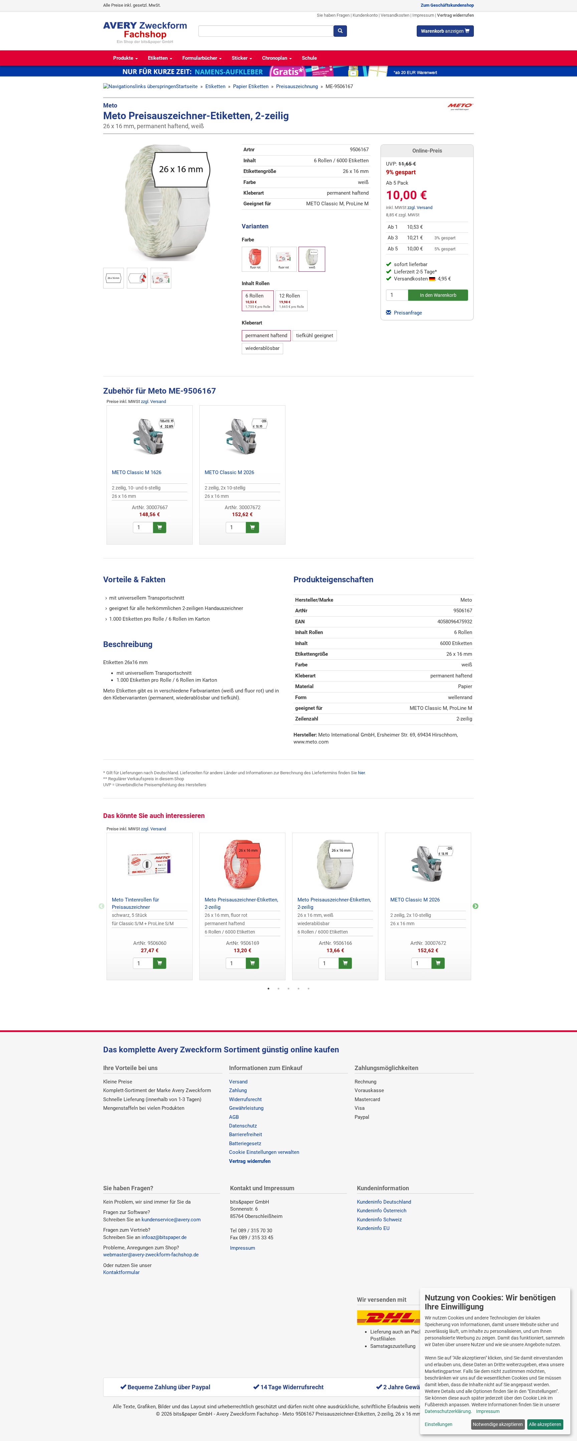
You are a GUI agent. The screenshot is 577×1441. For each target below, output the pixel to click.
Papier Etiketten (250, 86)
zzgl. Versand (419, 207)
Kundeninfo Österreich (381, 1211)
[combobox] (266, 31)
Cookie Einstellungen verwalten (264, 1152)
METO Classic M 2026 (229, 472)
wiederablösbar (262, 348)
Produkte (124, 58)
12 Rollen (291, 300)
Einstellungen (438, 1424)
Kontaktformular (121, 1272)
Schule (309, 58)
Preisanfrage (407, 313)
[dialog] (495, 1361)
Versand (238, 1082)
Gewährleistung (246, 1108)
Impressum (423, 15)
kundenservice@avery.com (171, 1220)
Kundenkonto (365, 15)
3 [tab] (288, 988)
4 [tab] (298, 988)
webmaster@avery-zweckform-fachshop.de (151, 1255)
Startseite (187, 86)
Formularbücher (200, 58)
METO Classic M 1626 (136, 472)
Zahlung (238, 1090)
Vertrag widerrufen (455, 15)
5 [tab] (308, 988)
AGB (234, 1117)
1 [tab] (268, 988)
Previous (101, 906)
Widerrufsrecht (245, 1099)
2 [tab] (278, 988)
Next (475, 906)
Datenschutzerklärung (448, 1411)
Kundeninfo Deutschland (384, 1202)
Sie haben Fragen (333, 15)
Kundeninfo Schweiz (379, 1220)
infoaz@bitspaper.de (164, 1237)
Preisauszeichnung (297, 86)
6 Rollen (257, 300)
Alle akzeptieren (545, 1424)
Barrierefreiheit (245, 1134)
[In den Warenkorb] (159, 527)
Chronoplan (275, 58)
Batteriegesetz (245, 1144)
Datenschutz (243, 1126)
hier (361, 772)
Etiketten (158, 58)
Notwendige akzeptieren (498, 1424)
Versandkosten (395, 15)
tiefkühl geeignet (314, 336)
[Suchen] (340, 31)
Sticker (240, 58)
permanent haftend (266, 336)
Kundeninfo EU (373, 1228)
